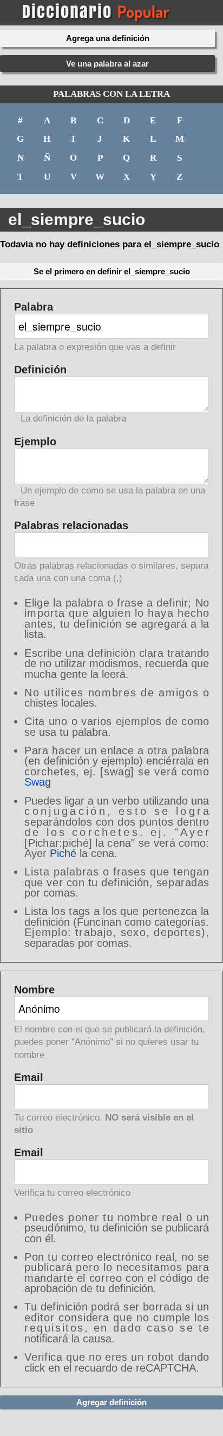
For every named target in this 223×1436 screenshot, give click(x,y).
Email (104, 1103)
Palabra (95, 327)
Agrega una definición (107, 38)
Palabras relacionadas (111, 552)
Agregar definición (111, 1402)
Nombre (109, 1022)
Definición (70, 394)
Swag (37, 782)
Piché (63, 853)
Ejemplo (109, 472)
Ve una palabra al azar (107, 63)
